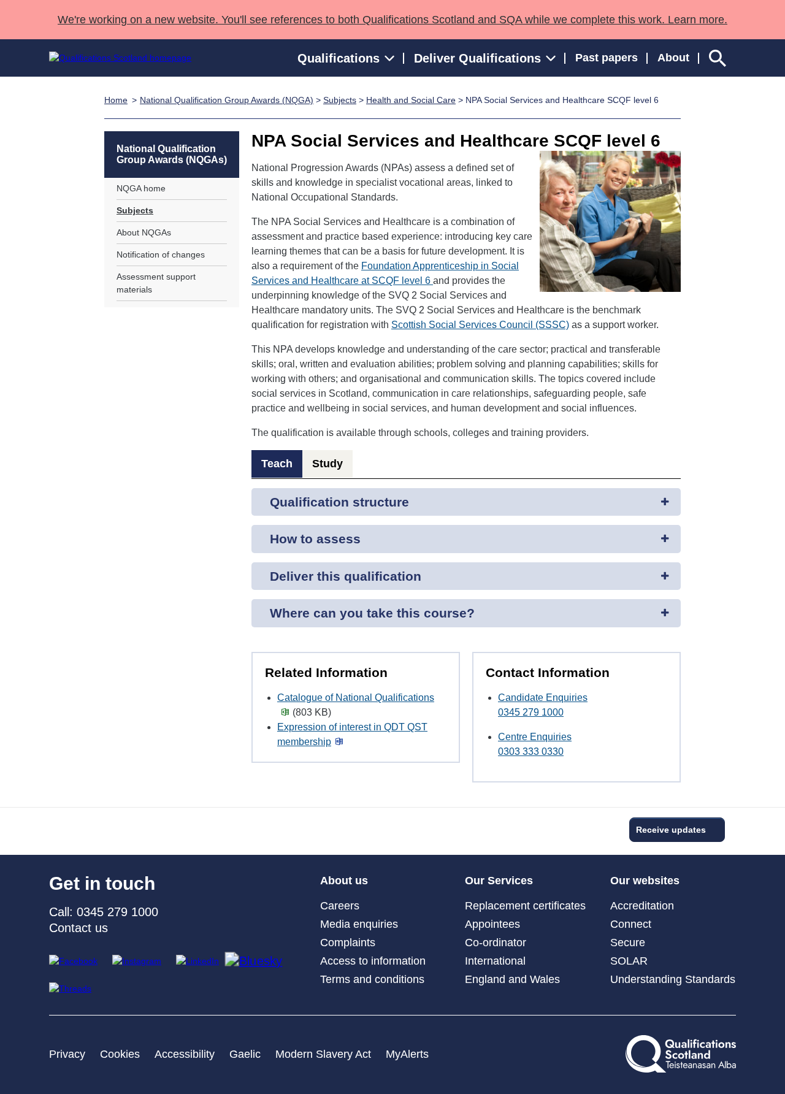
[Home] (120, 58)
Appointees (492, 924)
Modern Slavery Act (323, 1054)
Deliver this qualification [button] (345, 576)
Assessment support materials (156, 283)
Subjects (339, 100)
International (495, 961)
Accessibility (185, 1054)
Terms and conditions (372, 979)
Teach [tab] (277, 463)
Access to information (373, 961)
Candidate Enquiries (543, 697)
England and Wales (512, 979)
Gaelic (245, 1054)
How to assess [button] (315, 539)
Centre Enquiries (535, 737)
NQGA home (141, 188)
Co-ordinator (495, 942)
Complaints (347, 942)
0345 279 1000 (531, 712)
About (673, 58)
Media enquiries (359, 924)
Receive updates (671, 830)
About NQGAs (144, 232)
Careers (339, 906)
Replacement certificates (525, 906)
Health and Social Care (411, 100)
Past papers (606, 58)
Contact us (78, 928)
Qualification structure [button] (339, 502)
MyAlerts (407, 1054)
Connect (630, 924)
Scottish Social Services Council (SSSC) (480, 324)
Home (116, 100)
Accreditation (642, 906)
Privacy (67, 1054)
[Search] (717, 58)
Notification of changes (161, 254)
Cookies (120, 1054)
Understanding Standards (672, 979)
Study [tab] (327, 463)
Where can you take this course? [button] (372, 613)
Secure (627, 942)
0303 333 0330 (531, 751)
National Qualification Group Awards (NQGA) (226, 100)
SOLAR (629, 961)
